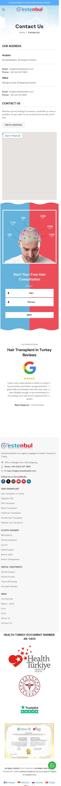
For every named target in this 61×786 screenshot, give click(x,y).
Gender (29, 286)
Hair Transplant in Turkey (12, 493)
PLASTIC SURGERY (10, 530)
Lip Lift (4, 545)
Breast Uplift (7, 554)
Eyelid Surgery (7, 549)
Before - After (7, 603)
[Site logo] (29, 9)
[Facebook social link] (3, 481)
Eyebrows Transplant (11, 513)
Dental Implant (8, 572)
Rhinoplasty (6, 535)
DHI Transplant (8, 503)
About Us (5, 618)
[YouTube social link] (18, 481)
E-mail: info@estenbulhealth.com (20, 471)
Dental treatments (11, 567)
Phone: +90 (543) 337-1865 (18, 466)
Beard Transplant (9, 508)
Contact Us (6, 623)
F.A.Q (3, 613)
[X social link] (8, 481)
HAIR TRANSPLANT (10, 489)
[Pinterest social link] (24, 481)
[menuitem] (9, 782)
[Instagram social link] (13, 481)
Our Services (7, 599)
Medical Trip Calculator (12, 522)
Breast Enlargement (10, 559)
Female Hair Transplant (12, 518)
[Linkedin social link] (29, 481)
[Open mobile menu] (3, 9)
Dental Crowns (8, 576)
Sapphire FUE (7, 498)
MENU (4, 594)
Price (3, 608)
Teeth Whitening (9, 581)
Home (22, 32)
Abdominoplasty (9, 540)
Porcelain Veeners (9, 586)
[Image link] (16, 445)
